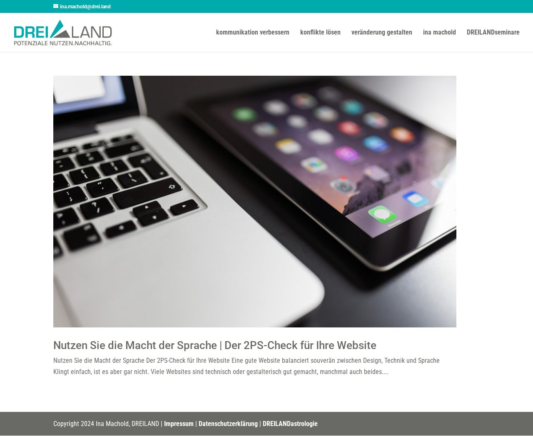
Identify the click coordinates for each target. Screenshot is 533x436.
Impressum (179, 424)
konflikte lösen (320, 33)
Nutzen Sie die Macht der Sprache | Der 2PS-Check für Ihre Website (214, 345)
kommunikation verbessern (252, 33)
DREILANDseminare (493, 33)
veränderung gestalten (381, 33)
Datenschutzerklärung (228, 424)
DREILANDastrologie (290, 424)
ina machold (439, 33)
